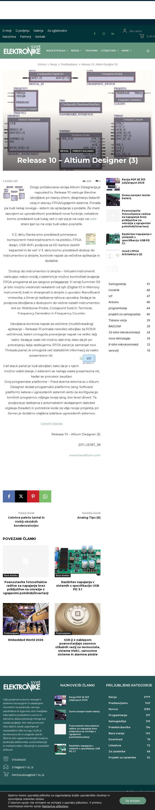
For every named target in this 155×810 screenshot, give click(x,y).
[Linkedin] (112, 33)
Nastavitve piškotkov (55, 806)
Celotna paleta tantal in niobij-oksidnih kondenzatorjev (26, 521)
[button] (148, 51)
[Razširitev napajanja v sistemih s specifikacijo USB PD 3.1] (78, 561)
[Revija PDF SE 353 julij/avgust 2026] (113, 184)
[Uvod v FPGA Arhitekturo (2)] (113, 256)
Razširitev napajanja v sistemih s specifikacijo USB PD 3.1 (77, 585)
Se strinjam (133, 800)
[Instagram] (103, 33)
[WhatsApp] (45, 496)
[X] (21, 496)
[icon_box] (14, 759)
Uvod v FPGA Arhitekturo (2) (132, 253)
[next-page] (115, 268)
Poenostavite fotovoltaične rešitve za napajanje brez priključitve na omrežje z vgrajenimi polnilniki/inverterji (25, 587)
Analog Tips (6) (89, 517)
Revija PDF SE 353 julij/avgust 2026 (133, 181)
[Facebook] (94, 33)
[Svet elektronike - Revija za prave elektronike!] (18, 50)
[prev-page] (108, 268)
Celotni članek (52, 424)
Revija (53, 64)
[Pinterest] (33, 496)
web (93, 219)
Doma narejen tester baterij (136, 197)
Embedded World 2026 (25, 640)
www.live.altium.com (85, 455)
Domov (42, 64)
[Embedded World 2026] (26, 619)
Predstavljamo (69, 64)
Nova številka (11, 575)
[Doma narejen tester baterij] (113, 200)
